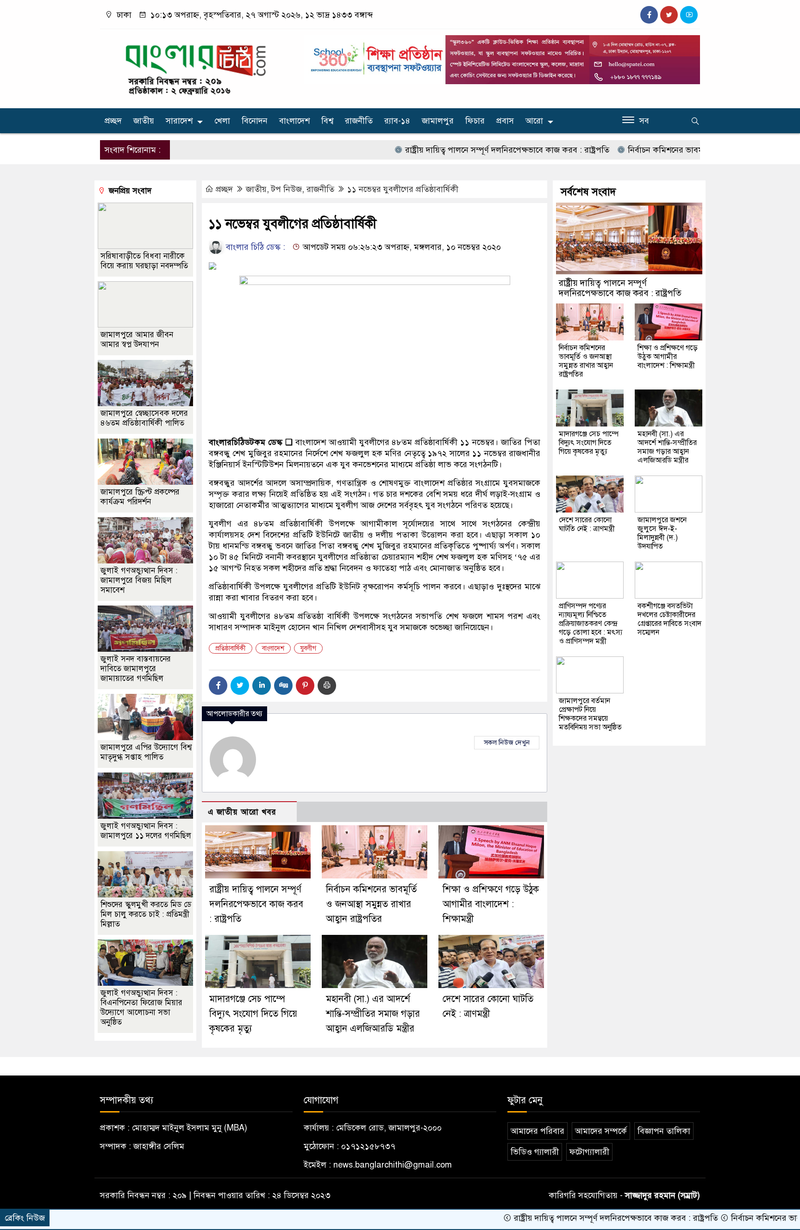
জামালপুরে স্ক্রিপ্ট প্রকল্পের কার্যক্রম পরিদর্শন (140, 497)
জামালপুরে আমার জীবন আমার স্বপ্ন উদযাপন (136, 339)
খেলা (222, 121)
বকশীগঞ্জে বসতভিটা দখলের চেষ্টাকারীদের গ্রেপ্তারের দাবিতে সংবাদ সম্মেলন (669, 619)
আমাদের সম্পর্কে (601, 1131)
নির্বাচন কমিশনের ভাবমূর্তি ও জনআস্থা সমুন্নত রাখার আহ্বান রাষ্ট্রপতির (687, 150)
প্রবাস (505, 121)
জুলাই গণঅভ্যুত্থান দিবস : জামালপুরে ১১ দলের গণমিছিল (145, 831)
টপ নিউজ (286, 189)
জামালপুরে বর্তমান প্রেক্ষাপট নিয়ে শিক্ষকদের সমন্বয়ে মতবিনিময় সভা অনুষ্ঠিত (590, 714)
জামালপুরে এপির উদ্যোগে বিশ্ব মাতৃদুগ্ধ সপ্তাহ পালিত (146, 752)
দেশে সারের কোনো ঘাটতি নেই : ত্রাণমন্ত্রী (587, 524)
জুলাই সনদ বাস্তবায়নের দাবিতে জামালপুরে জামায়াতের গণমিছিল (135, 668)
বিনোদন (255, 121)
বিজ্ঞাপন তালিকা (664, 1131)
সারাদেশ (179, 121)
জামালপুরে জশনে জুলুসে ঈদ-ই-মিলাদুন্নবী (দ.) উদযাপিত (662, 533)
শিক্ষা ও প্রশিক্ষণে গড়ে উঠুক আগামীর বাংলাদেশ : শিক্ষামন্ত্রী (491, 904)
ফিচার (475, 121)
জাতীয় (143, 121)
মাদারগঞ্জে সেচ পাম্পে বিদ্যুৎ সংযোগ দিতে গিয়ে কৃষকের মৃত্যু (253, 1013)
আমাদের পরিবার (537, 1131)
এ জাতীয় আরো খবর (242, 812)
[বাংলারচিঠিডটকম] (196, 67)
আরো (534, 121)
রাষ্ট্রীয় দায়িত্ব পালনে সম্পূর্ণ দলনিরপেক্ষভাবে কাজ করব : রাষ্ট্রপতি (458, 150)
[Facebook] (218, 685)
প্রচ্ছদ (113, 121)
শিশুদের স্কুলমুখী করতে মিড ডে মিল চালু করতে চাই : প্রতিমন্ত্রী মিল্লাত (145, 914)
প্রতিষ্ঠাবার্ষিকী (230, 648)
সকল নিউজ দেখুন (507, 742)
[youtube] (689, 15)
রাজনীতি (359, 121)
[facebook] (649, 15)
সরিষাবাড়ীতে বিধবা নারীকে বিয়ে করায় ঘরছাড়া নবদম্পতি (144, 261)
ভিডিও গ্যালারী (535, 1152)
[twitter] (669, 15)
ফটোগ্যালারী (589, 1152)
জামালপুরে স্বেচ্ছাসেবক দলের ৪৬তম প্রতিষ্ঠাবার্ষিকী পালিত (144, 418)
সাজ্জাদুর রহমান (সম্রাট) (662, 1195)
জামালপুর (438, 121)
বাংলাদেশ (294, 121)
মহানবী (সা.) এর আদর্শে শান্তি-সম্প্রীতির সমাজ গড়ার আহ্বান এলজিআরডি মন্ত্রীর (373, 1013)
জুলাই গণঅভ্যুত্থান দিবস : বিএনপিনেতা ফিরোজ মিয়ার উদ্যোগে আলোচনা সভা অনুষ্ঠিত (141, 1007)
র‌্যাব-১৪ (397, 121)
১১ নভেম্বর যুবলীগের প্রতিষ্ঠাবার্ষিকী (402, 189)
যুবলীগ (308, 648)
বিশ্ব (327, 121)
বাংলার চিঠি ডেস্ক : (254, 247)
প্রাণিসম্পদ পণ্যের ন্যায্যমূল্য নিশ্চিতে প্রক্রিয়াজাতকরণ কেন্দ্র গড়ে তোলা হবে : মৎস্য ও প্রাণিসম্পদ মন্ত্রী (590, 623)
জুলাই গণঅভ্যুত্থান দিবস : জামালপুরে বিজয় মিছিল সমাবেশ (138, 580)
